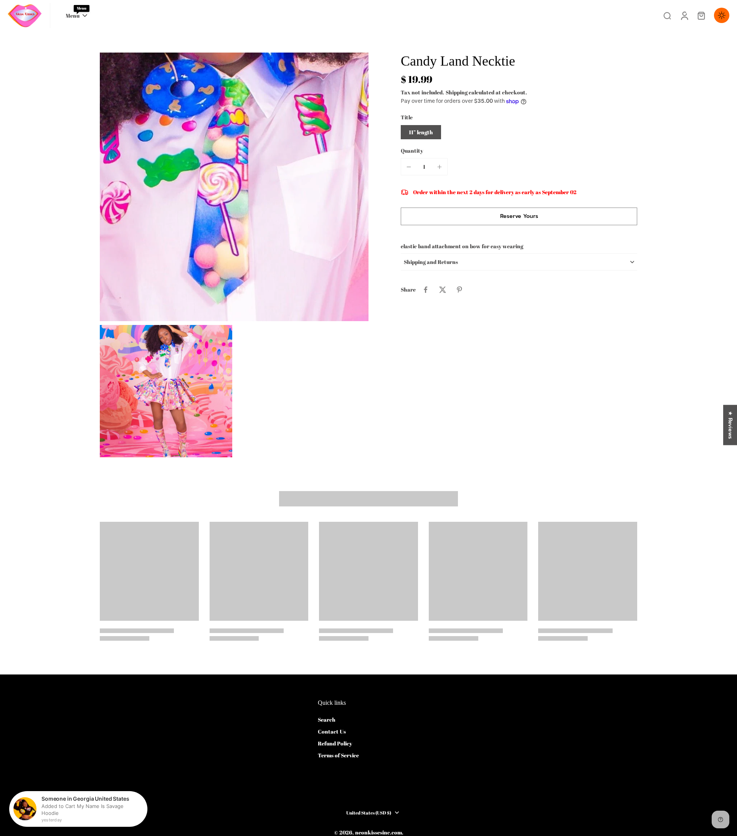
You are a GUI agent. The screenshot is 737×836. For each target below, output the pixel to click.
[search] (667, 15)
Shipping (457, 92)
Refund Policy (335, 743)
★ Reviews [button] (730, 425)
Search (326, 719)
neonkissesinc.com (378, 832)
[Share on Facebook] (425, 289)
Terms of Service (338, 755)
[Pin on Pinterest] (459, 289)
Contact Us (332, 731)
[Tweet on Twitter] (442, 289)
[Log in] (684, 15)
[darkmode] (721, 15)
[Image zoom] (234, 187)
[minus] (408, 167)
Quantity (412, 150)
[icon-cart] (700, 15)
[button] (519, 216)
